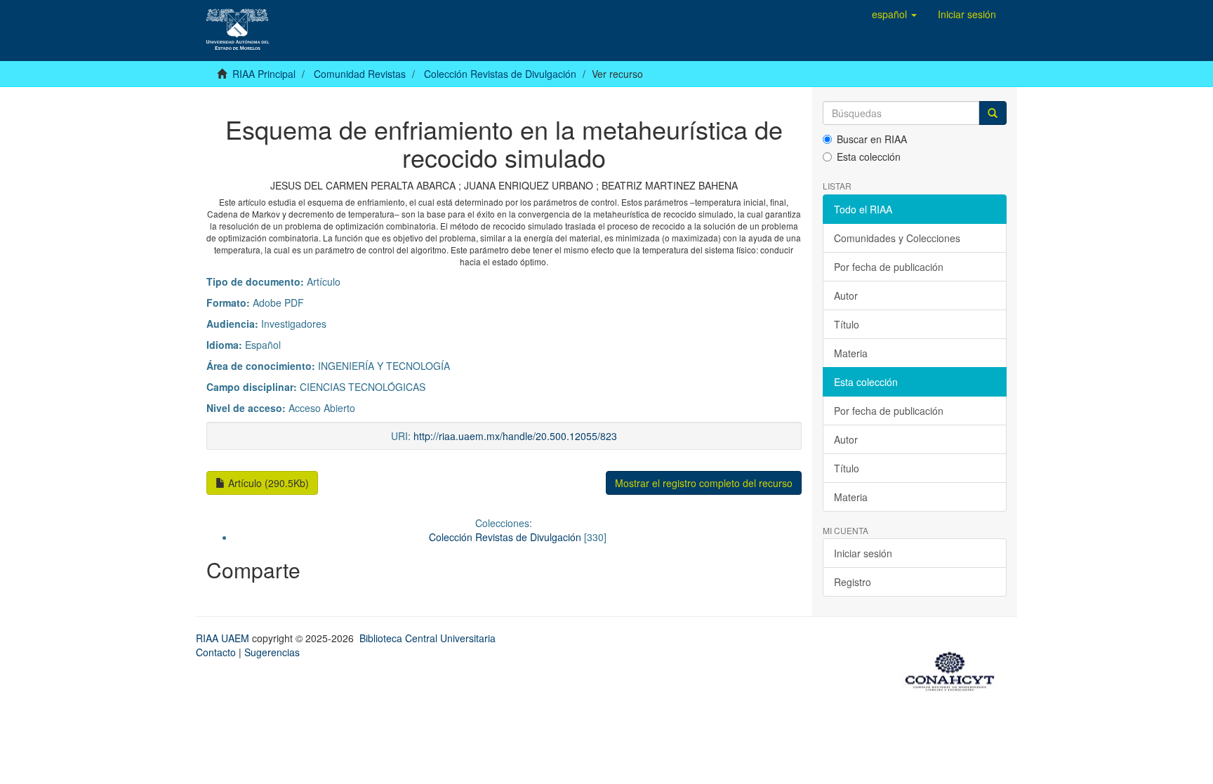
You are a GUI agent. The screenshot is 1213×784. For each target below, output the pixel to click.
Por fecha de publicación (888, 267)
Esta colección (869, 157)
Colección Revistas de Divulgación (500, 74)
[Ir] (993, 113)
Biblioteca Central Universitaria (427, 638)
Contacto (216, 652)
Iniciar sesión (863, 553)
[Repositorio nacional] (954, 669)
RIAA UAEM (224, 638)
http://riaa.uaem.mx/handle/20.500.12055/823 (515, 436)
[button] (894, 14)
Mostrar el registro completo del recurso (704, 483)
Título (846, 324)
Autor (846, 295)
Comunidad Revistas (360, 74)
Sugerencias (272, 652)
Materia (851, 353)
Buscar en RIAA (872, 139)
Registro (852, 582)
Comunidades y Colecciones (897, 238)
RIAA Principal (264, 74)
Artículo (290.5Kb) (267, 483)
